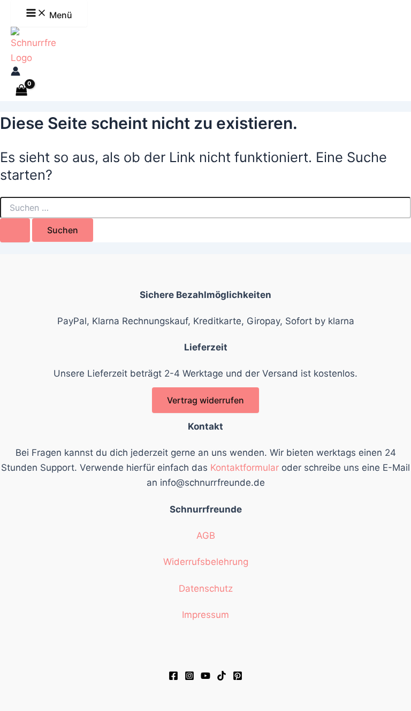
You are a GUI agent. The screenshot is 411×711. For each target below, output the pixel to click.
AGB (205, 535)
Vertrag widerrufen (205, 400)
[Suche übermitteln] (15, 230)
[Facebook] (173, 677)
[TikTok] (221, 677)
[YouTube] (205, 677)
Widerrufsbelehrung (205, 561)
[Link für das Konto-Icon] (15, 72)
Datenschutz (206, 588)
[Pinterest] (237, 677)
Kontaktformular (244, 467)
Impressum (205, 614)
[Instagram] (189, 677)
